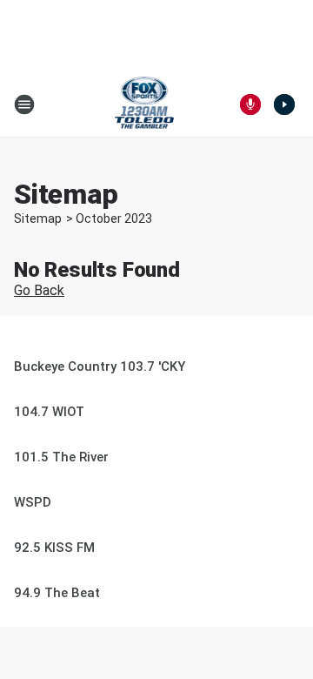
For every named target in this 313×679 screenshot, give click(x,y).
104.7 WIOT (49, 412)
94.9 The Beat (57, 593)
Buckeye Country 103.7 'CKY (99, 366)
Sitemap (38, 218)
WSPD (32, 502)
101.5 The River (61, 457)
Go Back (39, 290)
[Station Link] (145, 104)
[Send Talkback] (250, 104)
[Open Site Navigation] (24, 104)
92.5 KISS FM (54, 547)
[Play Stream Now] (284, 104)
